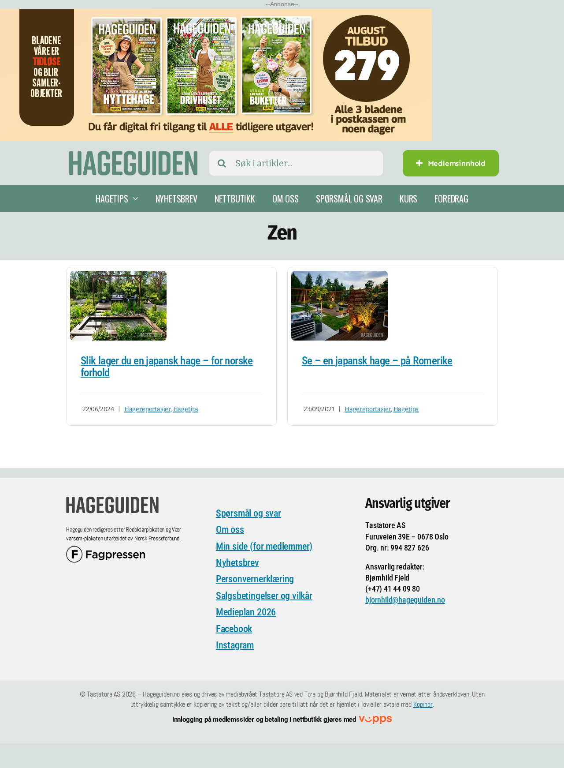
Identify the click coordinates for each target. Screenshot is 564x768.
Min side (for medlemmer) (264, 546)
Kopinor (423, 704)
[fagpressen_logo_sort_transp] (105, 550)
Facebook (234, 628)
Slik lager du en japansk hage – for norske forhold (167, 366)
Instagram (235, 645)
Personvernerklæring (255, 578)
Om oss (230, 529)
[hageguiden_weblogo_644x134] (112, 500)
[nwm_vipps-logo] (375, 720)
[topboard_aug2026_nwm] (216, 14)
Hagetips (185, 409)
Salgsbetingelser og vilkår (264, 595)
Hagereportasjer (147, 409)
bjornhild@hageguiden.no (405, 599)
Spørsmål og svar (248, 513)
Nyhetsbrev (237, 562)
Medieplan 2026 (246, 612)
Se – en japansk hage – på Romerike (377, 360)
